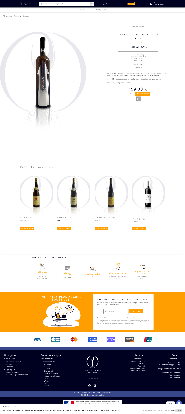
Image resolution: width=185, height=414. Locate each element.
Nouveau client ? (159, 3)
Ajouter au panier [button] (27, 228)
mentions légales (128, 322)
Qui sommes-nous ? (13, 362)
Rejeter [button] (179, 410)
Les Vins (82, 10)
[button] (138, 99)
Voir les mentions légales (151, 410)
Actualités (9, 366)
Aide (107, 4)
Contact (9, 364)
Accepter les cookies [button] (168, 410)
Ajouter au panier (142, 94)
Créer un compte (159, 5)
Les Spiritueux (101, 10)
